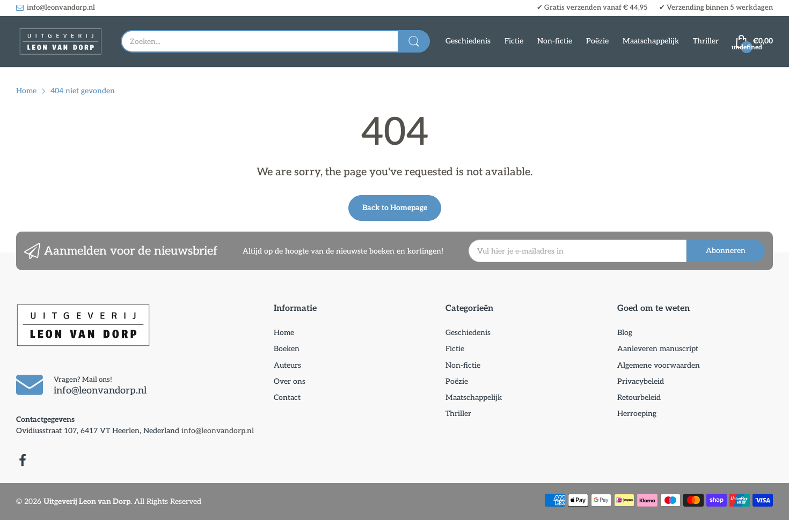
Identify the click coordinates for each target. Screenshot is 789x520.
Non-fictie (462, 365)
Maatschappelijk (473, 397)
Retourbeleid (639, 397)
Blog (624, 332)
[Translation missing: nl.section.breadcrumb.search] (414, 41)
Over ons (289, 381)
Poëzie (456, 381)
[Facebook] (22, 462)
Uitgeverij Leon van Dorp (86, 501)
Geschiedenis (468, 332)
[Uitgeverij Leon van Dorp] (60, 41)
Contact (287, 397)
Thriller (458, 413)
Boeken (286, 348)
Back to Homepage (394, 207)
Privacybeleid (640, 381)
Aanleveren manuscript (657, 348)
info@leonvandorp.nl (217, 430)
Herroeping (636, 413)
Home (284, 332)
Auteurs (287, 365)
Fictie (454, 348)
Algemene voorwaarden (658, 365)
